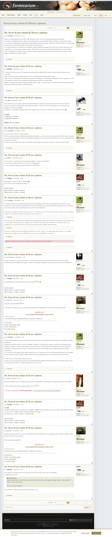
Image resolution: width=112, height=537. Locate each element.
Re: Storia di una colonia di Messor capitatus (26, 32)
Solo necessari (86, 533)
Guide (19, 15)
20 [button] (85, 27)
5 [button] (79, 27)
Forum (36, 15)
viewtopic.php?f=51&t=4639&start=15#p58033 (47, 391)
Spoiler (9, 59)
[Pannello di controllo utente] (92, 15)
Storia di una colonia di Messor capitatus (25, 23)
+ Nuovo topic (76, 15)
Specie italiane (11, 15)
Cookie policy (14, 535)
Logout (101, 15)
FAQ (106, 15)
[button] (55, 28)
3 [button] (71, 27)
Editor (95, 15)
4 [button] (75, 27)
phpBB (44, 523)
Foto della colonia (15, 325)
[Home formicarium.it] (56, 5)
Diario (6, 325)
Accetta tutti (96, 533)
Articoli (25, 15)
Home (2, 15)
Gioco (41, 15)
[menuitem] (74, 520)
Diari (31, 15)
